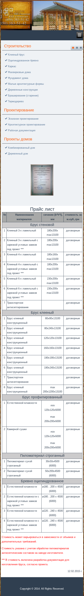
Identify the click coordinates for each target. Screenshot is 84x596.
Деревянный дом (18, 153)
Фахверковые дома (19, 72)
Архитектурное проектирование (26, 124)
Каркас (12, 66)
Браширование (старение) (23, 95)
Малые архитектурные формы (26, 83)
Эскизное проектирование (23, 118)
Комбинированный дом (21, 147)
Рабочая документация (21, 130)
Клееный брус (16, 54)
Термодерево (16, 101)
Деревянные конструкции (23, 89)
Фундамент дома (18, 78)
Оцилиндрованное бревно (23, 60)
